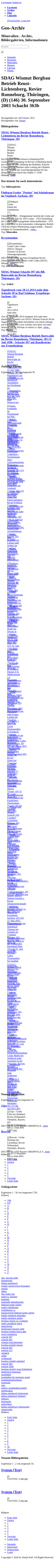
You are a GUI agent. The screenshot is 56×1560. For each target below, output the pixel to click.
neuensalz (5, 1382)
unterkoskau (7, 1390)
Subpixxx (17, 2)
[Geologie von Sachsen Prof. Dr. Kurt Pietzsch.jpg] (13, 402)
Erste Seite (12, 1159)
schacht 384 (6, 1364)
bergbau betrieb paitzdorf (13, 1361)
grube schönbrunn (9, 1307)
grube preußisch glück (11, 1323)
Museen (11, 65)
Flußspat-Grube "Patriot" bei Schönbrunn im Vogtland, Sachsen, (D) (27, 194)
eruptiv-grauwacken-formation (15, 1286)
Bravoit (5, 1131)
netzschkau (6, 1404)
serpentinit (6, 1374)
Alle (9, 1200)
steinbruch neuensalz (11, 1372)
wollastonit (6, 1358)
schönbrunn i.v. (8, 1310)
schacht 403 (6, 1347)
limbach (5, 1399)
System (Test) (11, 1470)
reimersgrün (6, 1409)
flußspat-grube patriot (11, 1305)
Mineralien (12, 62)
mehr (13, 175)
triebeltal (5, 1299)
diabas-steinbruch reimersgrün (15, 1407)
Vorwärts (11, 1178)
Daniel (22, 120)
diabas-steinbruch (9, 1283)
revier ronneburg (9, 1334)
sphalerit (5, 1353)
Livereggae (6, 2)
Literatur (11, 68)
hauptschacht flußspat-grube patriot (17, 1313)
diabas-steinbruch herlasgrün (14, 1393)
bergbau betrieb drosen (12, 1345)
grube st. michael (9, 1296)
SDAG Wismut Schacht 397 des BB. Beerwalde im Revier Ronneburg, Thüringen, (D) (23, 275)
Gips (4, 1105)
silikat (4, 1291)
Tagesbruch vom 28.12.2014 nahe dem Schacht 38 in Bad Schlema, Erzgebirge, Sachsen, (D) (25, 293)
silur (3, 1385)
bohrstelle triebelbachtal (12, 1302)
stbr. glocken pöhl (9, 1278)
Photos (10, 70)
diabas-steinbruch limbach (13, 1396)
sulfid (3, 1356)
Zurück (10, 1162)
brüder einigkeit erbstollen (13, 1315)
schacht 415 (6, 1350)
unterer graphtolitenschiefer (14, 1388)
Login (10, 1552)
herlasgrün (6, 1401)
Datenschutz (13, 1549)
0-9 (8, 1203)
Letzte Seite (12, 1181)
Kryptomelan (9, 237)
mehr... (34, 229)
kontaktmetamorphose (11, 1380)
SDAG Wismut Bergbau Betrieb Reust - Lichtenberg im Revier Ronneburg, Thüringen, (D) (25, 136)
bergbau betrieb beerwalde (13, 1331)
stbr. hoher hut (8, 1294)
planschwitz (6, 1326)
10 (8, 1447)
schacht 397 (6, 1337)
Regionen (11, 60)
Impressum (12, 1547)
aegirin (4, 1288)
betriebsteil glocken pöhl (12, 1329)
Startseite (11, 57)
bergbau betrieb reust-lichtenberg (16, 1369)
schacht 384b (7, 1366)
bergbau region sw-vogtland (14, 1321)
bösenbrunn (6, 1280)
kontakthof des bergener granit (15, 1377)
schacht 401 (6, 1339)
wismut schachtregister (12, 1342)
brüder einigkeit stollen (12, 1318)
